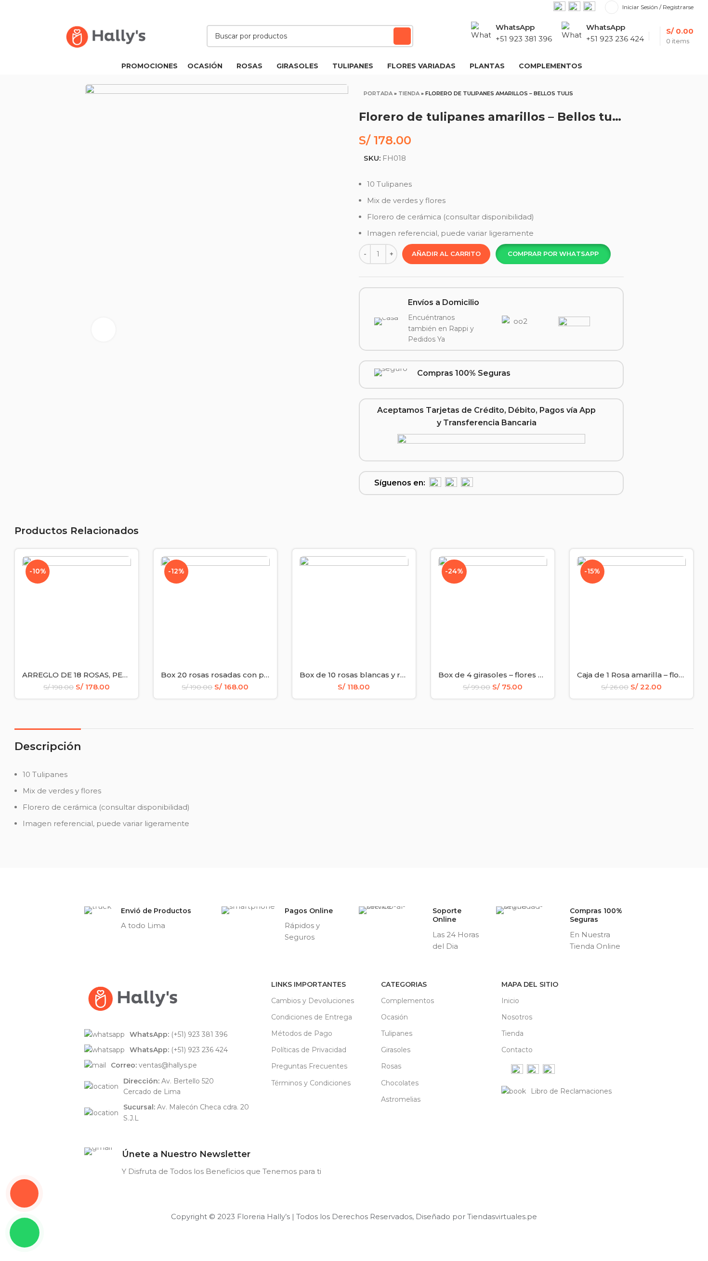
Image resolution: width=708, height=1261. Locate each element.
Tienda (409, 93)
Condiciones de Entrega (311, 1017)
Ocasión (394, 1017)
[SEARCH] (402, 36)
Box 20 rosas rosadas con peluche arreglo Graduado (260, 674)
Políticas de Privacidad (308, 1049)
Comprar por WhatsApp (553, 253)
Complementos (407, 1000)
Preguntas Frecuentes (309, 1066)
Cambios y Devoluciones (312, 1000)
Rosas (391, 1066)
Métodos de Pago (301, 1033)
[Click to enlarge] (104, 330)
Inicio (510, 1000)
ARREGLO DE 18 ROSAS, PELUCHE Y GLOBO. (104, 674)
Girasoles (395, 1049)
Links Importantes (308, 984)
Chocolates (400, 1083)
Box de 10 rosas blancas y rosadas (363, 674)
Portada (378, 93)
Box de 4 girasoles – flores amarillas (505, 674)
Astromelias (400, 1099)
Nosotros (516, 1017)
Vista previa (124, 572)
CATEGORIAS (404, 984)
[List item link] (173, 1034)
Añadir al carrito (446, 253)
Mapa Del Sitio (529, 984)
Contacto (517, 1049)
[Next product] (612, 96)
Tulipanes (396, 1033)
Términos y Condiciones (311, 1083)
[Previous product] (593, 96)
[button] (553, 254)
